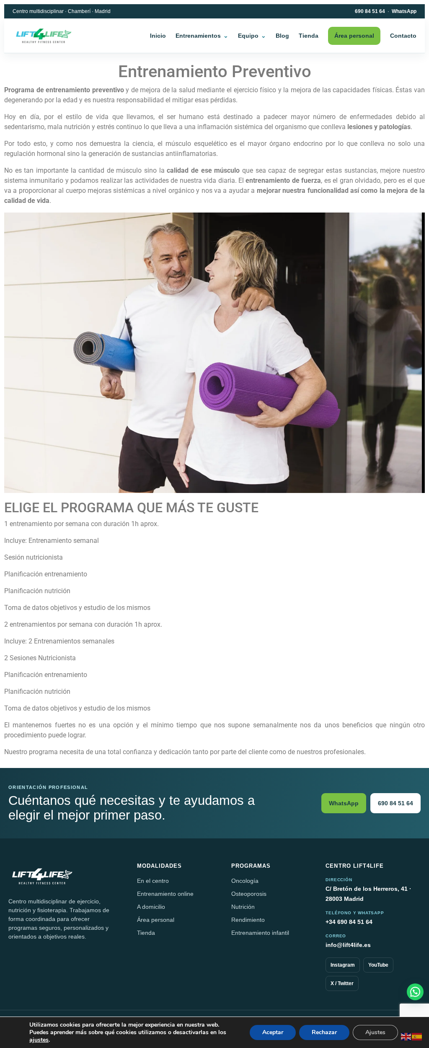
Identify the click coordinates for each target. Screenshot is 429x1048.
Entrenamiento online (165, 893)
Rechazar (324, 1032)
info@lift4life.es (348, 945)
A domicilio (151, 906)
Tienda (308, 35)
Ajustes (375, 1032)
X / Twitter (342, 983)
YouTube (378, 965)
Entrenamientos (198, 35)
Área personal (354, 35)
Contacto (403, 35)
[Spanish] (417, 1036)
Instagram (343, 965)
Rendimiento (248, 919)
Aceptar (272, 1032)
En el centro (153, 880)
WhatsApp (404, 11)
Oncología (244, 880)
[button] (415, 991)
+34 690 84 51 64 (349, 921)
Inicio (158, 35)
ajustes (39, 1040)
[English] (406, 1036)
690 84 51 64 (370, 11)
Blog (282, 35)
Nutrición (243, 906)
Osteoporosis (248, 893)
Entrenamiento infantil (260, 932)
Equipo (248, 35)
